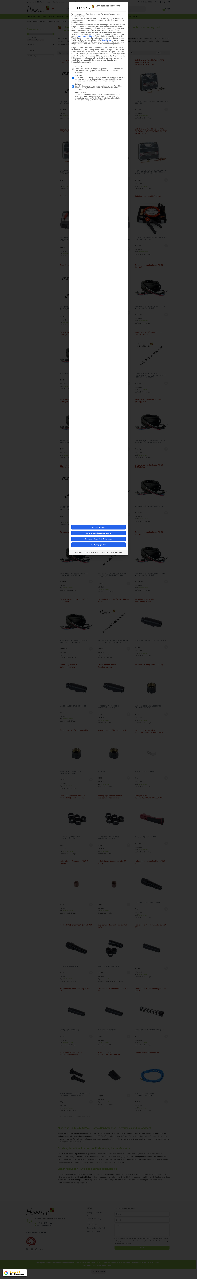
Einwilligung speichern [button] (99, 545)
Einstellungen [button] (107, 40)
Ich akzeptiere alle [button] (98, 527)
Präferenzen (78, 552)
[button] (15, 1272)
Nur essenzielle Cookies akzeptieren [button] (98, 533)
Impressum (105, 552)
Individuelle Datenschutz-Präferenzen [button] (98, 539)
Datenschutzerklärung (86, 36)
